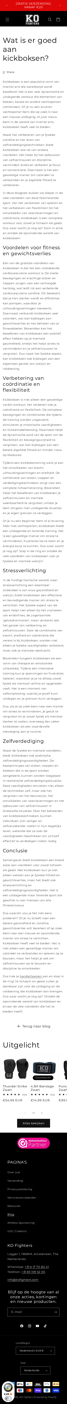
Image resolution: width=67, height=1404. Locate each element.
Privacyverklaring (19, 1189)
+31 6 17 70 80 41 (37, 1267)
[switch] (8, 1399)
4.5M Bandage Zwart (42, 1088)
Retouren (13, 1206)
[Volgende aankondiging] (60, 5)
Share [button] (11, 72)
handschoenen (31, 976)
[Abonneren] (55, 1312)
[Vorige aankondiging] (7, 5)
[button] (7, 19)
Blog (10, 1214)
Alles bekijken (33, 1123)
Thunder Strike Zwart (15, 1088)
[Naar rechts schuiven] (42, 1113)
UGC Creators (17, 1231)
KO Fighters (26, 1397)
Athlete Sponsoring (21, 1222)
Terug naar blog (36, 1026)
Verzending (15, 1180)
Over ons (13, 1172)
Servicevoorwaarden (21, 1197)
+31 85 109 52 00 (33, 1272)
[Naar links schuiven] (25, 1113)
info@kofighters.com (22, 1279)
